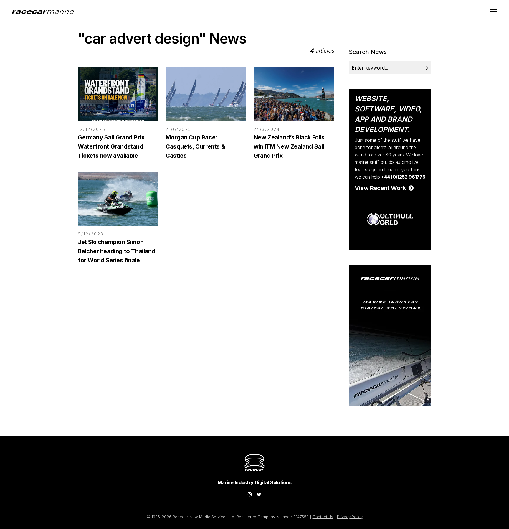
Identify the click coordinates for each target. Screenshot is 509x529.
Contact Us (323, 516)
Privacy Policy (350, 516)
